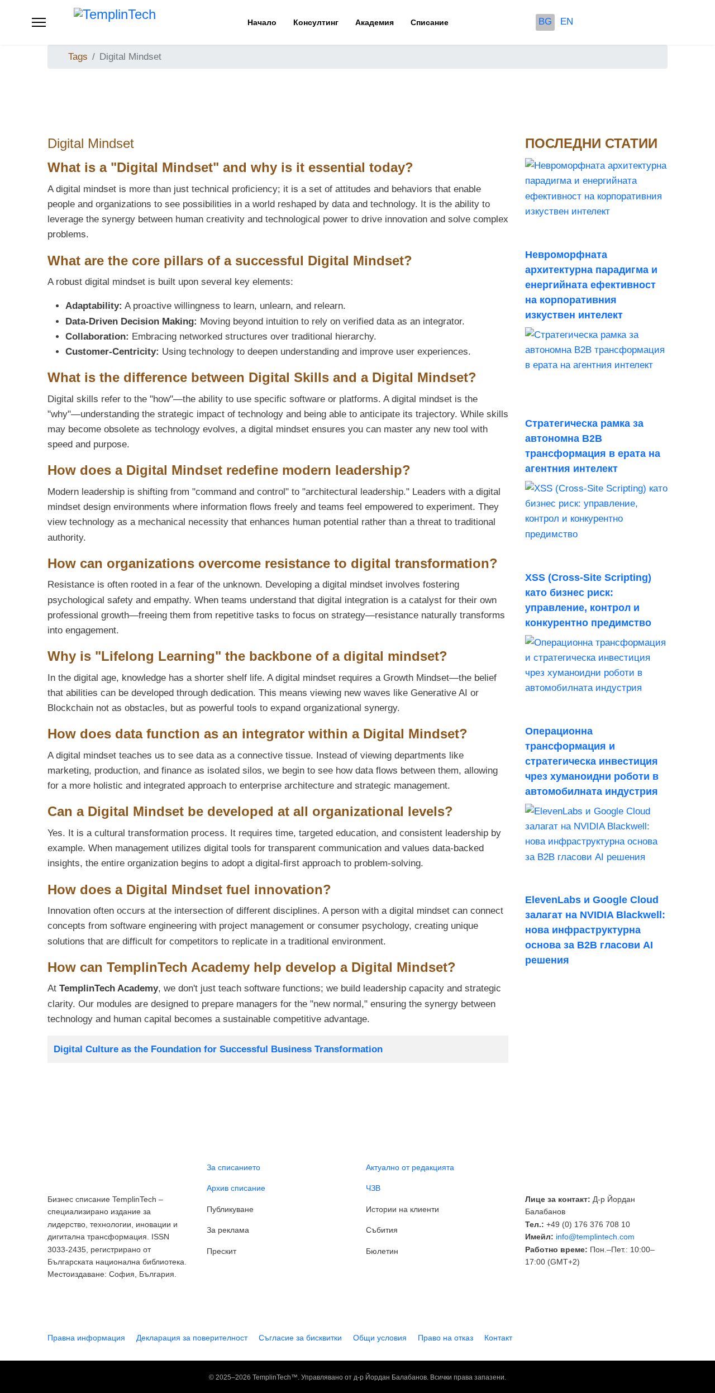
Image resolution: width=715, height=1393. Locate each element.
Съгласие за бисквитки (300, 1337)
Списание (430, 22)
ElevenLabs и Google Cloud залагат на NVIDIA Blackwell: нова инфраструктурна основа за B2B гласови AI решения (595, 930)
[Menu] (39, 22)
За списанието (233, 1167)
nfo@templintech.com (596, 1236)
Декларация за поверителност (191, 1337)
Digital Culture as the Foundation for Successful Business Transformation (218, 1049)
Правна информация (86, 1337)
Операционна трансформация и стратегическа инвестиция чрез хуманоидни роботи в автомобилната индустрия (592, 761)
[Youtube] (624, 22)
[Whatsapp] (679, 22)
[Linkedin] (642, 22)
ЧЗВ (373, 1188)
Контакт (498, 1337)
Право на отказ (445, 1337)
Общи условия (380, 1337)
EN (566, 21)
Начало (262, 22)
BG (545, 21)
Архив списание (236, 1188)
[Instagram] (661, 22)
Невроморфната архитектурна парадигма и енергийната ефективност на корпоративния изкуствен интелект (591, 285)
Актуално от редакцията (410, 1167)
